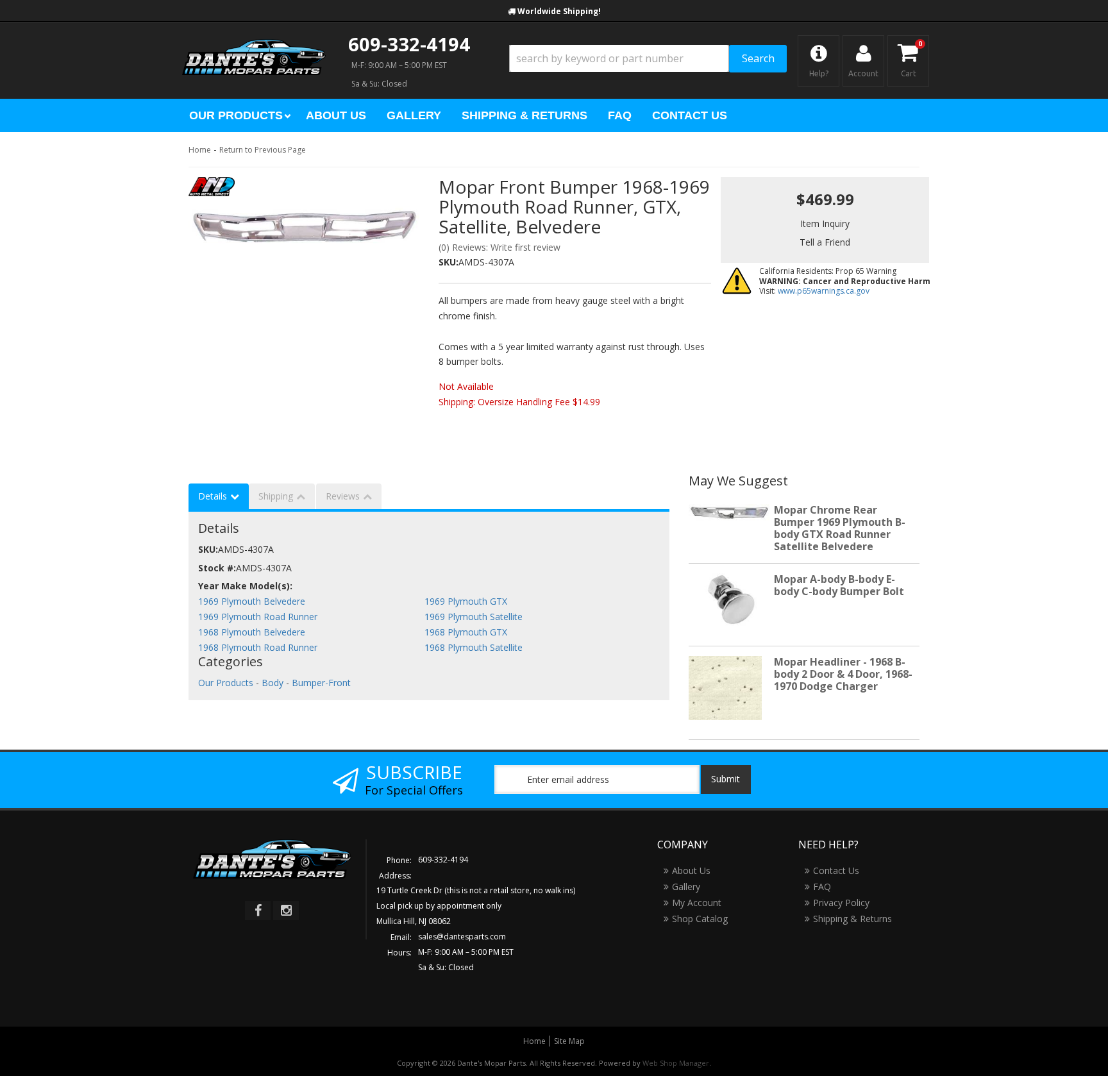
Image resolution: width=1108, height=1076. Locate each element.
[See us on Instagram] (286, 910)
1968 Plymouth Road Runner (257, 647)
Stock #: (217, 568)
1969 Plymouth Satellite (473, 616)
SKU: (448, 262)
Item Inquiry (825, 223)
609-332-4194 (409, 44)
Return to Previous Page (262, 149)
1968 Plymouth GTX (465, 632)
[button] (648, 58)
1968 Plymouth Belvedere (251, 632)
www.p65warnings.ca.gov (823, 290)
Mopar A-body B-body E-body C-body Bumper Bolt (839, 585)
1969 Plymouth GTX (465, 601)
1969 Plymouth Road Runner (257, 616)
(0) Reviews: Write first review (499, 247)
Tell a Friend (825, 242)
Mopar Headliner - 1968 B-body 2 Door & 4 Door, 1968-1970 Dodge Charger (843, 674)
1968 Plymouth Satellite (473, 647)
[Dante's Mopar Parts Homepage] (254, 45)
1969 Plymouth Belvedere (251, 601)
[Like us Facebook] (258, 910)
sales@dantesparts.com (462, 936)
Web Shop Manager (675, 1063)
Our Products (225, 683)
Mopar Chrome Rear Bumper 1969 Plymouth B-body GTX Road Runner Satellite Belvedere (839, 528)
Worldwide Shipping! (559, 11)
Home (200, 149)
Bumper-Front (321, 683)
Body (272, 683)
